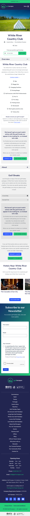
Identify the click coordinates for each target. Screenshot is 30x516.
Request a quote (15, 254)
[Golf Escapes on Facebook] (18, 499)
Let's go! (22, 53)
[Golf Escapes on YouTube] (23, 499)
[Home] (4, 42)
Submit (5, 369)
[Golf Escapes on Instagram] (10, 499)
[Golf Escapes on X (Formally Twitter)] (14, 499)
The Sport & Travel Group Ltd (15, 488)
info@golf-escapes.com (17, 474)
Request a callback (15, 258)
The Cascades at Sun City (9, 292)
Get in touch (17, 122)
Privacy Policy (19, 357)
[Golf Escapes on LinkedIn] (7, 499)
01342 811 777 (17, 471)
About (4, 167)
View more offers (20, 158)
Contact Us (7, 158)
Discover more (15, 299)
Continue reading (14, 77)
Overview (6, 59)
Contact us (14, 1)
